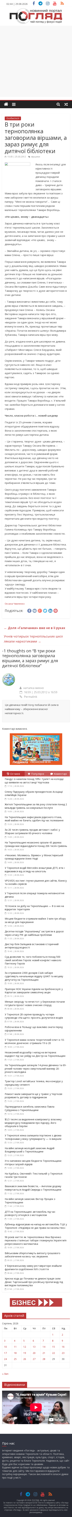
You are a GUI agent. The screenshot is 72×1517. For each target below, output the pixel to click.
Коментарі (60, 773)
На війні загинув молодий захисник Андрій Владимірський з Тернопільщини (29, 1150)
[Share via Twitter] (45, 610)
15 (53, 1346)
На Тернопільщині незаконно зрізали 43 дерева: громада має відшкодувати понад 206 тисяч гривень (36, 844)
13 (34, 1346)
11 (15, 1346)
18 (15, 1353)
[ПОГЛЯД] (6, 104)
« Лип (5, 1373)
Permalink (30, 697)
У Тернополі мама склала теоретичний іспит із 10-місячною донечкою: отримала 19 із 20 (35, 1041)
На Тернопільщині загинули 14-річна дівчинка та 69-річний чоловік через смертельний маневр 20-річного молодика (35, 1069)
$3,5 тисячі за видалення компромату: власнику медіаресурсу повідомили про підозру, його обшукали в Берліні (33, 1123)
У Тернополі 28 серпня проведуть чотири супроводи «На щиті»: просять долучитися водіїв (34, 1016)
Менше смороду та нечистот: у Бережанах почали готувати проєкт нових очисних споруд (35, 1003)
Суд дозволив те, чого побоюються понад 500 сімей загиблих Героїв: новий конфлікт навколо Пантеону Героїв (33, 960)
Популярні (37, 773)
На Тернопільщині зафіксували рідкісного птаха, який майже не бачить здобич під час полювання (34, 818)
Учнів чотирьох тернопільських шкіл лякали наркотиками (33, 638)
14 (43, 1346)
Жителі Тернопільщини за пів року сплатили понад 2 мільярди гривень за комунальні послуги (36, 806)
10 (5, 1346)
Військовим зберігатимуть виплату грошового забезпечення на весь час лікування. (32, 1255)
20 (34, 1353)
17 (5, 1353)
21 (43, 1353)
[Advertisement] (36, 61)
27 (34, 1359)
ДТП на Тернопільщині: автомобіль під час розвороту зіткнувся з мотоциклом (30, 1213)
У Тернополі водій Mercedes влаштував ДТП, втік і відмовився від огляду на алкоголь (35, 869)
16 (63, 1346)
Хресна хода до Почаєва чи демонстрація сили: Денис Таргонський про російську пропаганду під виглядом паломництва (34, 1282)
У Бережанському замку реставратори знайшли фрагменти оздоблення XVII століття (33, 1267)
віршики (35, 156)
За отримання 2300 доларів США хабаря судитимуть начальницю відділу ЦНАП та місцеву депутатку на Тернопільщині (34, 976)
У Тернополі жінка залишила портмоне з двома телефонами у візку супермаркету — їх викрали (33, 1137)
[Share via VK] (35, 610)
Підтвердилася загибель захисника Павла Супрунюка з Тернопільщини (29, 1108)
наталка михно (33, 688)
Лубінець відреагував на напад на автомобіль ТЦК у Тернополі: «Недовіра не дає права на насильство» (36, 1226)
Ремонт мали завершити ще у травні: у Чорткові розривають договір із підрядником (33, 1095)
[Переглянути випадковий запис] (66, 104)
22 (53, 1353)
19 (24, 1353)
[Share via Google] (40, 610)
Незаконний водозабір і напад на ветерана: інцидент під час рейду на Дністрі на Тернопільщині (35, 1054)
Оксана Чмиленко (15, 603)
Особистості (12, 118)
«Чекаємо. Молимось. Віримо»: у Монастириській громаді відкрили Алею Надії (34, 857)
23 (63, 1353)
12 (24, 1346)
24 (5, 1359)
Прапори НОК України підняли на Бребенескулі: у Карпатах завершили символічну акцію (34, 990)
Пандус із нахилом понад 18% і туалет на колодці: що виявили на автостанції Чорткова (34, 780)
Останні (15, 773)
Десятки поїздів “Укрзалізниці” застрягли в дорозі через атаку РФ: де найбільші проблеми (34, 933)
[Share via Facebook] (29, 610)
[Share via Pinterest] (55, 610)
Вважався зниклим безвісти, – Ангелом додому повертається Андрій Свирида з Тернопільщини (33, 1188)
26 (24, 1359)
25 (15, 1359)
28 (43, 1359)
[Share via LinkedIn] (50, 610)
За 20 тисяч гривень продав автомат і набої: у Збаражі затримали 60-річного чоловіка (32, 831)
